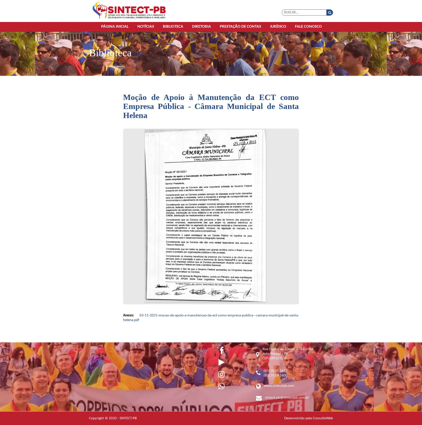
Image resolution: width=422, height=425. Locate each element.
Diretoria (201, 27)
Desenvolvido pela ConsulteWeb (308, 418)
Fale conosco (308, 27)
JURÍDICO (278, 27)
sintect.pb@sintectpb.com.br (287, 398)
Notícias (145, 27)
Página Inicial (115, 27)
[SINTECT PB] (129, 11)
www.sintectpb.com (279, 386)
